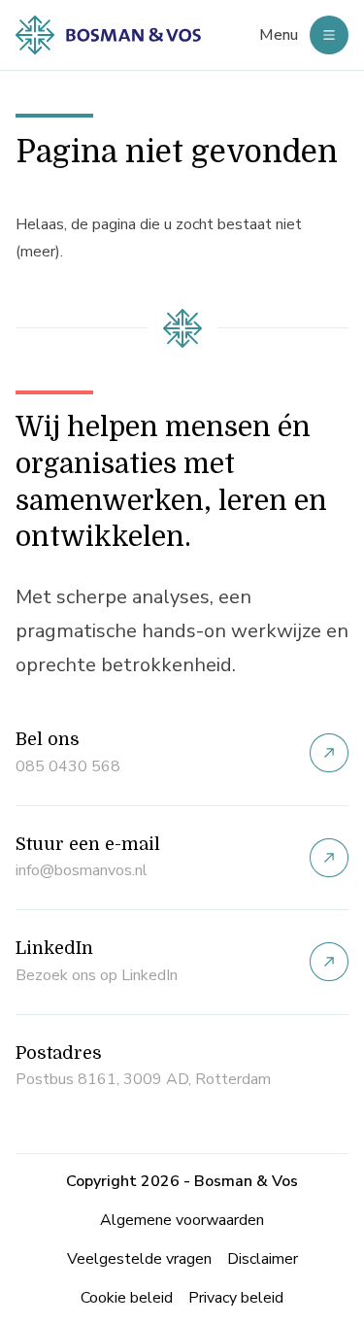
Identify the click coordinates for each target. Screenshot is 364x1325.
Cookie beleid (127, 1297)
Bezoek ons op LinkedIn (97, 975)
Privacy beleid (235, 1297)
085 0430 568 (68, 766)
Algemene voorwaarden (182, 1220)
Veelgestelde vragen (139, 1259)
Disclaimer (262, 1259)
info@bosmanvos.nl (82, 870)
